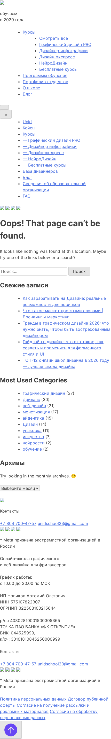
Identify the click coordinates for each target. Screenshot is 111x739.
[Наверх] (11, 730)
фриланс (31, 399)
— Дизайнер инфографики (50, 146)
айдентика (33, 418)
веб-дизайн (34, 405)
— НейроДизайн (39, 158)
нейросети (34, 442)
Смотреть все (53, 38)
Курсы (29, 134)
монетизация (36, 411)
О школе (31, 87)
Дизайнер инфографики (63, 50)
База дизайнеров (40, 171)
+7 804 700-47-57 (18, 523)
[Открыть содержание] (4, 107)
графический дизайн (44, 393)
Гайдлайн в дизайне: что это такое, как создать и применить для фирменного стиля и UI (63, 348)
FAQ (26, 196)
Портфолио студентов (45, 81)
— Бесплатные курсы (44, 165)
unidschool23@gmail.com (63, 523)
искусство (33, 436)
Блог (27, 94)
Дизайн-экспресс (57, 56)
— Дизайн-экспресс (43, 152)
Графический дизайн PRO (65, 44)
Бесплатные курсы (58, 69)
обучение (32, 449)
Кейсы (29, 127)
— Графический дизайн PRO (51, 140)
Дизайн (30, 424)
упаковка (32, 430)
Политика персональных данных (33, 699)
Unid (27, 121)
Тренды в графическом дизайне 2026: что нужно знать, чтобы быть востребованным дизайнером (66, 329)
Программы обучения (45, 75)
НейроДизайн (53, 63)
